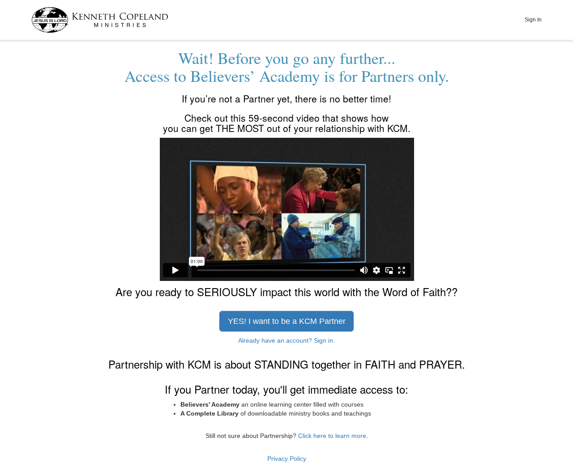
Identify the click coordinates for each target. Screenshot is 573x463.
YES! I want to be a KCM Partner (287, 321)
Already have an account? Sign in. (286, 340)
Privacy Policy (286, 458)
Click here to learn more (332, 435)
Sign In (533, 20)
